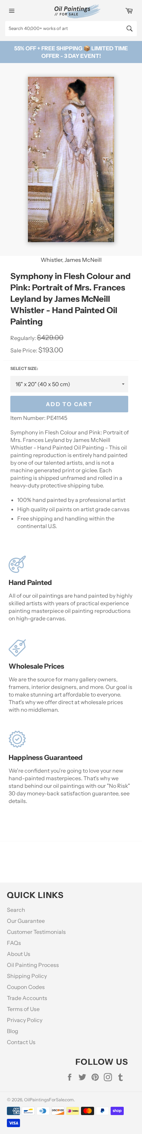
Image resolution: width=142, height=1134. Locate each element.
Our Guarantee (26, 920)
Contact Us (21, 1042)
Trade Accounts (27, 997)
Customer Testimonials (36, 931)
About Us (18, 953)
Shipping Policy (27, 975)
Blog (12, 1031)
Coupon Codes (26, 986)
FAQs (14, 942)
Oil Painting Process (33, 964)
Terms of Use (23, 1009)
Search (16, 909)
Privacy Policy (24, 1020)
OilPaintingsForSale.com (49, 1099)
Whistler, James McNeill (71, 259)
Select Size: (24, 368)
